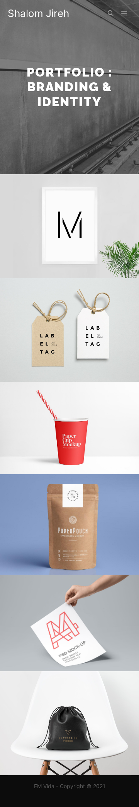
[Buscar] (110, 13)
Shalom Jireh (38, 13)
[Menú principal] (124, 13)
